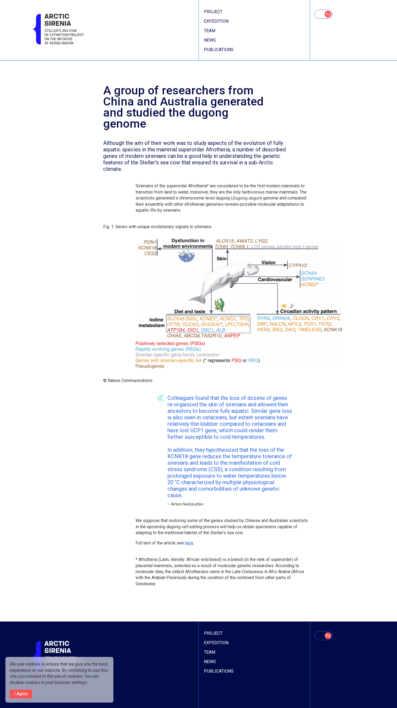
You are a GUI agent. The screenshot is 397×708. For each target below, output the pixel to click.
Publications (219, 49)
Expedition (216, 21)
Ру (328, 14)
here (189, 543)
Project (213, 11)
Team (209, 30)
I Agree (21, 693)
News (210, 40)
